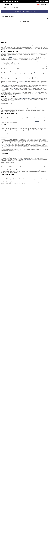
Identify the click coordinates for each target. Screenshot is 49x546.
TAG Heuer (38, 92)
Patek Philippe (35, 72)
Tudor (5, 181)
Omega (41, 77)
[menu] (2, 4)
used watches (27, 159)
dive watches (31, 98)
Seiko (12, 61)
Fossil (10, 14)
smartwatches (23, 98)
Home (2, 14)
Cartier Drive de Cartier (6, 145)
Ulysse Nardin (23, 181)
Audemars (3, 66)
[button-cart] (47, 4)
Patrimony (37, 121)
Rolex (10, 57)
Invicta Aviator (17, 146)
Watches (6, 14)
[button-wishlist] (45, 4)
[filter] (47, 18)
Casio (20, 68)
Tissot (14, 88)
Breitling (15, 181)
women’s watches (32, 179)
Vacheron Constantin (23, 81)
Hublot (18, 181)
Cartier (6, 85)
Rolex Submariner (35, 120)
